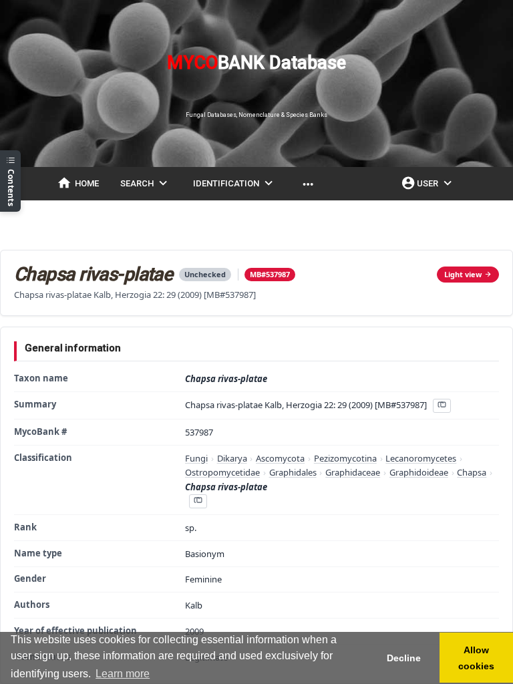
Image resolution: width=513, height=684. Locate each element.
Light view (463, 274)
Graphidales (293, 472)
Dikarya (232, 458)
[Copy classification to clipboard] (197, 501)
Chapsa (471, 472)
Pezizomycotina (345, 458)
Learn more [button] (123, 673)
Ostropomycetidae (222, 472)
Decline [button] (404, 658)
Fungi (196, 458)
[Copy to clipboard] (441, 406)
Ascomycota (280, 458)
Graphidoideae (418, 472)
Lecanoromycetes (420, 458)
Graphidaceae (352, 472)
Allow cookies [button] (476, 658)
